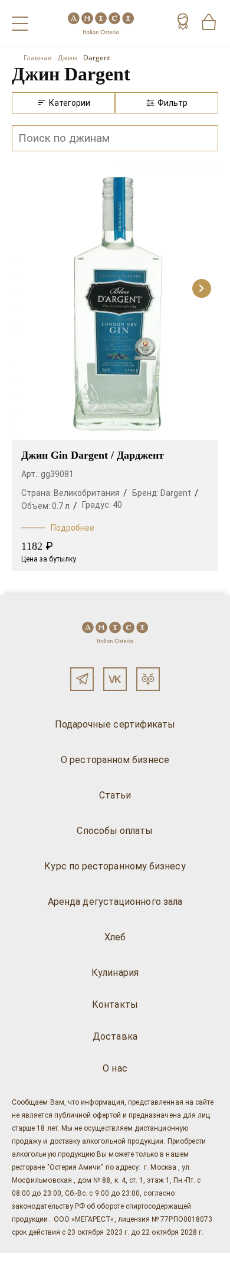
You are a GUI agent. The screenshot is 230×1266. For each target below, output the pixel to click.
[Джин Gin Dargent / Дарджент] (115, 302)
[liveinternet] (26, 1259)
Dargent (175, 493)
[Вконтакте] (115, 679)
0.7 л (61, 506)
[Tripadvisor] (148, 679)
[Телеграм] (82, 679)
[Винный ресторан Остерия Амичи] (101, 23)
